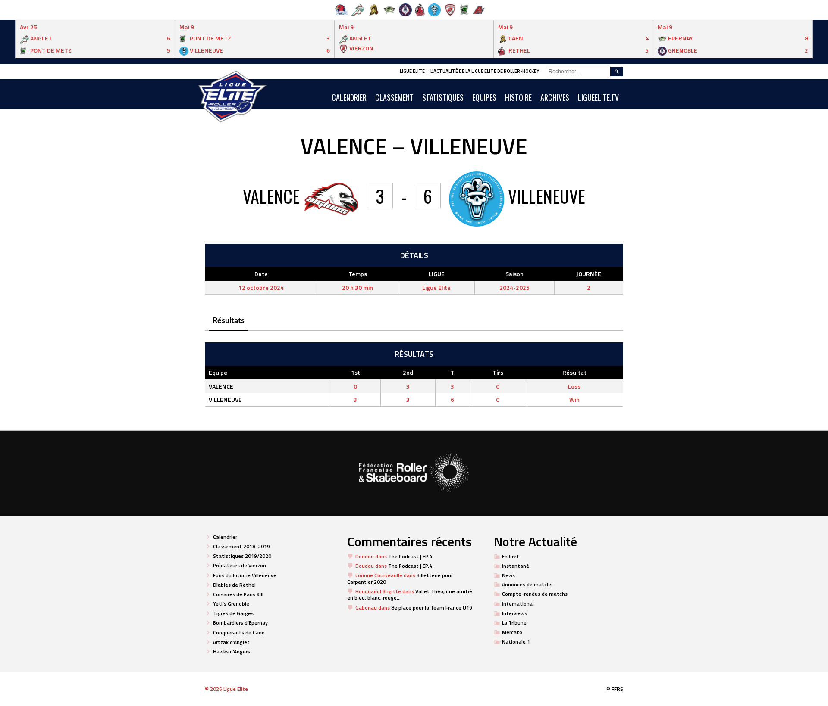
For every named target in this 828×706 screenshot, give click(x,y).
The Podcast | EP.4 (410, 556)
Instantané (515, 566)
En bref (510, 556)
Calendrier (225, 537)
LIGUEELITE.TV (598, 97)
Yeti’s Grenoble (231, 604)
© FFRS (614, 689)
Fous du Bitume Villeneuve (244, 575)
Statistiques (443, 97)
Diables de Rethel (234, 585)
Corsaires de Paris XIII (238, 594)
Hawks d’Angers (231, 651)
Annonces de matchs (527, 584)
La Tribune (514, 623)
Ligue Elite (412, 71)
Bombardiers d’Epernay (240, 623)
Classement (394, 97)
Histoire (518, 97)
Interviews (514, 613)
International (518, 604)
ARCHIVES (554, 97)
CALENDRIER (349, 97)
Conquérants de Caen (239, 632)
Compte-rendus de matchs (535, 594)
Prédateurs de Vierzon (239, 565)
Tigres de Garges (233, 613)
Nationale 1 (516, 642)
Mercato (512, 632)
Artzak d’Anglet (231, 642)
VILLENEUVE (225, 399)
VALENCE (221, 386)
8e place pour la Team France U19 (431, 607)
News (508, 575)
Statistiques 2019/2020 (242, 556)
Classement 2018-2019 (241, 546)
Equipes (484, 97)
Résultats (229, 321)
